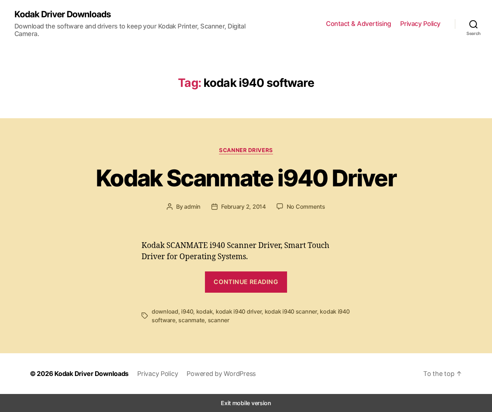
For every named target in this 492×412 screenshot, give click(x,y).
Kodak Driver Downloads (62, 14)
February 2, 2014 (243, 206)
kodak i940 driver (238, 311)
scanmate (191, 320)
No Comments (306, 206)
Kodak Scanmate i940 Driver (246, 178)
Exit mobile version (246, 403)
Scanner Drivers (246, 150)
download (165, 311)
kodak (204, 311)
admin (192, 206)
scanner (218, 320)
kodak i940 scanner (291, 311)
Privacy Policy (420, 23)
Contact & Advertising (358, 23)
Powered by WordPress (221, 373)
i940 (187, 311)
